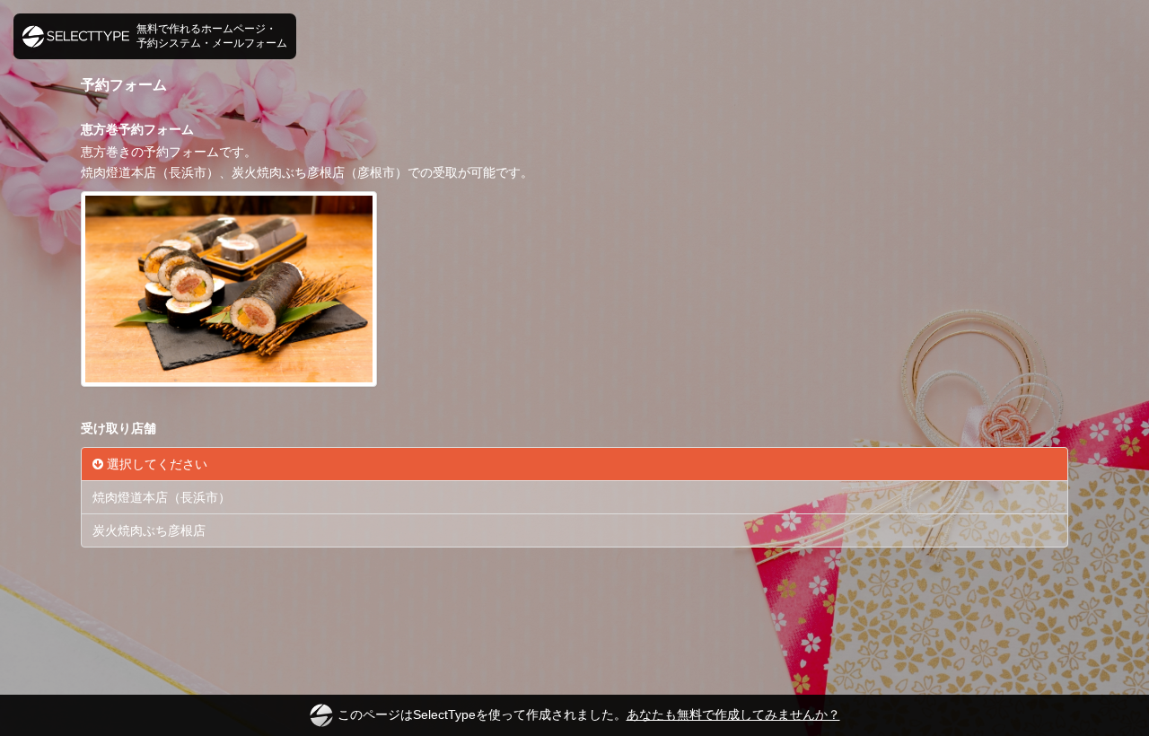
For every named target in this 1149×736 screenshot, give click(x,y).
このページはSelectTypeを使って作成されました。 (589, 714)
